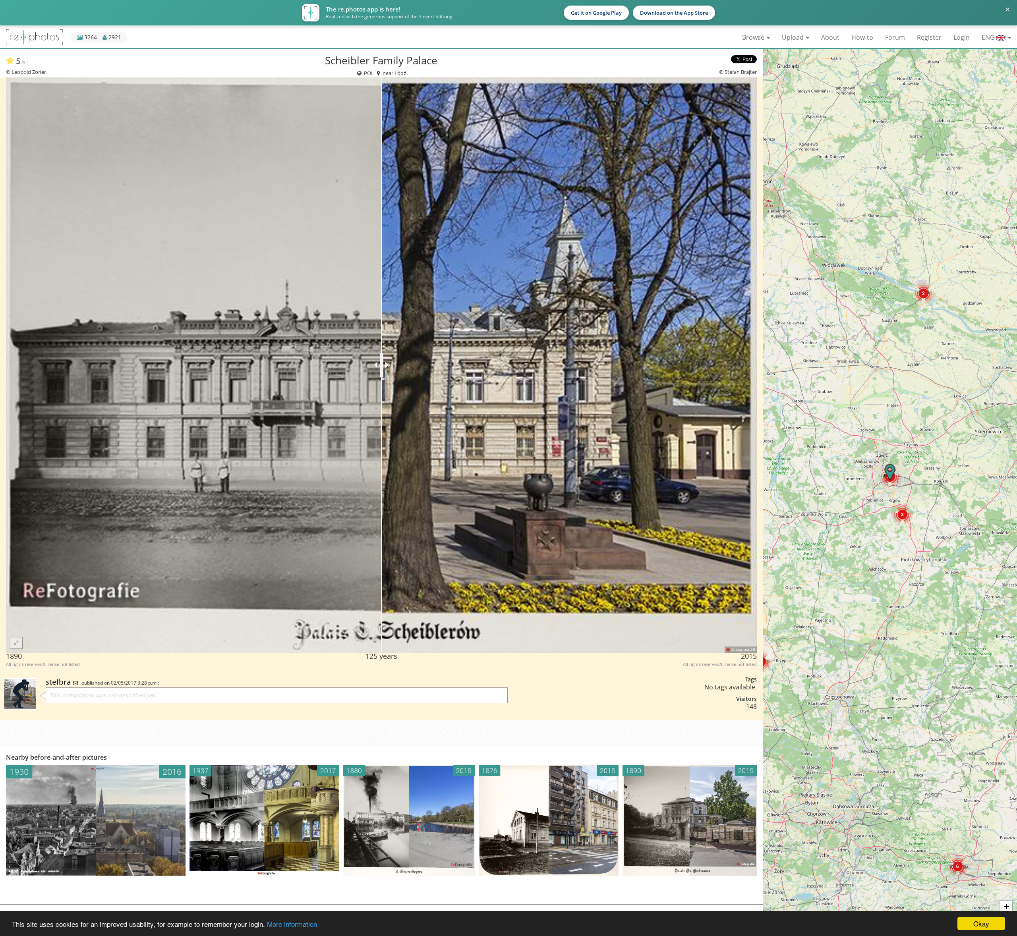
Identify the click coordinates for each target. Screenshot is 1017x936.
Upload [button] (793, 37)
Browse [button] (754, 37)
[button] (957, 866)
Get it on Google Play (596, 12)
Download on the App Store (674, 12)
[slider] (381, 365)
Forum (895, 37)
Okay (981, 923)
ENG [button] (989, 37)
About (830, 37)
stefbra (59, 681)
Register (929, 37)
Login (961, 37)
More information (292, 924)
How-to (862, 37)
